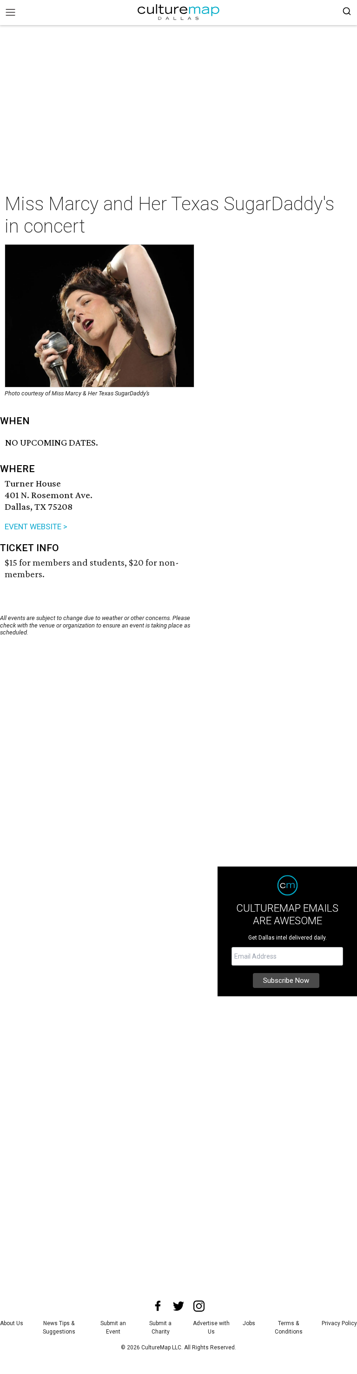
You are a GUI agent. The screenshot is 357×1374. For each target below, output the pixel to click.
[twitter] (178, 1306)
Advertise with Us (211, 1327)
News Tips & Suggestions (59, 1327)
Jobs (249, 1323)
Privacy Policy (339, 1323)
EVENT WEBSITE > (36, 526)
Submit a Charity (160, 1327)
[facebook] (158, 1306)
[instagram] (199, 1306)
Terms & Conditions (289, 1327)
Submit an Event (113, 1327)
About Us (11, 1323)
